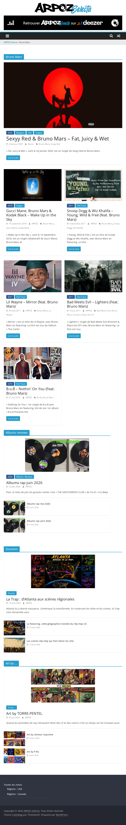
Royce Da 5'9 (88, 314)
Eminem (77, 314)
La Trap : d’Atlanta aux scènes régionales (40, 599)
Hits (30, 132)
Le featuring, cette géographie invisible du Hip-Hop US (57, 623)
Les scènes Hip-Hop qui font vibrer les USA (50, 641)
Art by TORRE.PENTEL (24, 713)
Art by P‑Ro (33, 751)
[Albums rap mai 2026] (14, 502)
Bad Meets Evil (103, 310)
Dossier (11, 593)
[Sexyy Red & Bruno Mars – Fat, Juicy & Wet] (63, 64)
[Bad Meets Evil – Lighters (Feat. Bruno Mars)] (93, 262)
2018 (10, 205)
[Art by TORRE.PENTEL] (63, 670)
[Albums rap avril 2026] (14, 519)
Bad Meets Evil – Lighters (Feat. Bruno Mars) (92, 304)
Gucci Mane (11, 227)
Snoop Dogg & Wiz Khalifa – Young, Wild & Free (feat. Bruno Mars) (93, 215)
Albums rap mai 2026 (38, 503)
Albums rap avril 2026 (39, 520)
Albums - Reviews (24, 476)
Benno (31, 144)
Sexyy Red (55, 144)
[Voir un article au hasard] (118, 35)
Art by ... (11, 707)
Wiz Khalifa (78, 227)
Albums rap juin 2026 (24, 482)
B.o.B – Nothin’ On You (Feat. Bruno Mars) (30, 390)
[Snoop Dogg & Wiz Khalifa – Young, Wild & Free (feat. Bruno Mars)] (93, 171)
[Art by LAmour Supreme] (14, 733)
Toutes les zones (13, 784)
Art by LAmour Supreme (40, 734)
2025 (10, 132)
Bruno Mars (44, 144)
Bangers (20, 132)
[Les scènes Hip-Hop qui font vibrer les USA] (14, 639)
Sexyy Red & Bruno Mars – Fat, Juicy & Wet (57, 138)
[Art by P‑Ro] (14, 750)
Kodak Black (23, 227)
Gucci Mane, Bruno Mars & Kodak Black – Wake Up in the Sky (31, 215)
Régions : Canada (16, 794)
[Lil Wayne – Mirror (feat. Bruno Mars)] (33, 262)
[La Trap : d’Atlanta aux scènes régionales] (63, 556)
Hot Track (81, 205)
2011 (71, 205)
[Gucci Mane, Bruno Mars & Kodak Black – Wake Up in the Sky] (33, 171)
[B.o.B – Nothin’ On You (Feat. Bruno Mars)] (33, 349)
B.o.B (39, 397)
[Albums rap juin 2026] (57, 440)
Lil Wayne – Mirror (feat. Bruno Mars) (32, 304)
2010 (10, 383)
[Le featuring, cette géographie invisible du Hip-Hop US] (14, 622)
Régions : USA (14, 788)
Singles (39, 132)
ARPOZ (35, 223)
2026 (10, 476)
